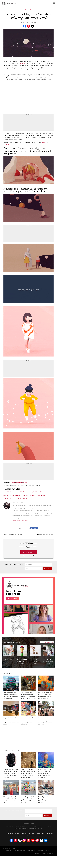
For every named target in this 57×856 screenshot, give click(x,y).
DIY (29, 833)
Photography (17, 833)
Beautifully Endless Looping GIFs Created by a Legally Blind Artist (22, 492)
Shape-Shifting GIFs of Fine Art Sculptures (15, 498)
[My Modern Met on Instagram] (24, 840)
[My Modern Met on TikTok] (37, 840)
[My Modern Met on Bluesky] (45, 840)
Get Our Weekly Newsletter (46, 534)
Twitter (25, 482)
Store (40, 835)
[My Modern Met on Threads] (41, 840)
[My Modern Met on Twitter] (20, 840)
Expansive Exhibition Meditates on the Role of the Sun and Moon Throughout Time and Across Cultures (28, 773)
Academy (36, 835)
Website (12, 482)
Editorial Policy (13, 850)
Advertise (33, 850)
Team (17, 850)
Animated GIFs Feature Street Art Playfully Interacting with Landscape (24, 495)
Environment (49, 833)
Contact (28, 850)
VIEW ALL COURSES (13, 598)
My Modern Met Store (11, 643)
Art (31, 9)
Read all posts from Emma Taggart (20, 520)
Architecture (24, 833)
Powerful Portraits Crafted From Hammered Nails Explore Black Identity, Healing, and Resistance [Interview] (10, 773)
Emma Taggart (26, 22)
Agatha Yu (23, 63)
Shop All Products (47, 642)
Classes (43, 833)
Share (34, 528)
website (44, 142)
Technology (25, 835)
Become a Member (29, 552)
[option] (16, 624)
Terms (49, 850)
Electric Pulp (51, 853)
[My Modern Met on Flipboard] (28, 840)
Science (19, 835)
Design (11, 833)
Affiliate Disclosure (40, 850)
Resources (38, 833)
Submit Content (22, 850)
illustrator (41, 512)
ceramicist (48, 512)
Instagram (6, 144)
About (7, 850)
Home (27, 9)
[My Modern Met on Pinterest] (15, 840)
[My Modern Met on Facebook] (11, 840)
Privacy (46, 850)
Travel (30, 835)
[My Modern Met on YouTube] (33, 840)
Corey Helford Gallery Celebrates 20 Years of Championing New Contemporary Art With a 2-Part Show (45, 773)
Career (33, 833)
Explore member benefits (28, 556)
